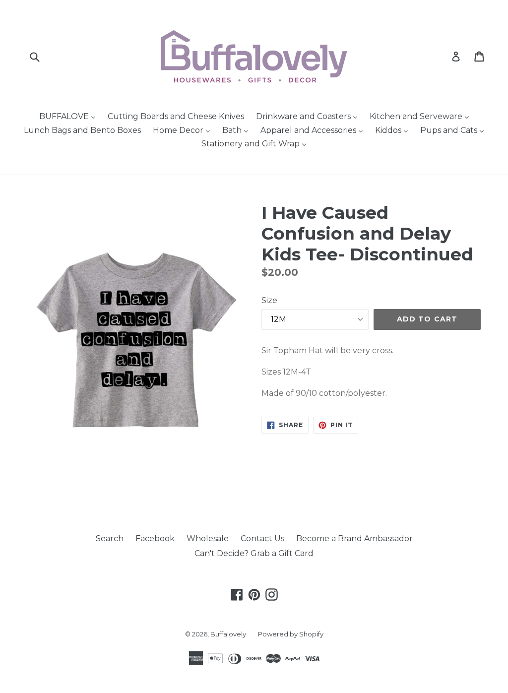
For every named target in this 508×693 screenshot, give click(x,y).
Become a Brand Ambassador (354, 538)
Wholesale (208, 538)
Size (269, 300)
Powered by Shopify (290, 634)
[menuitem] (67, 117)
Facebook (155, 538)
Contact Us (262, 538)
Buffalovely (228, 634)
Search (110, 538)
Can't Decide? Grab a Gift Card (254, 553)
